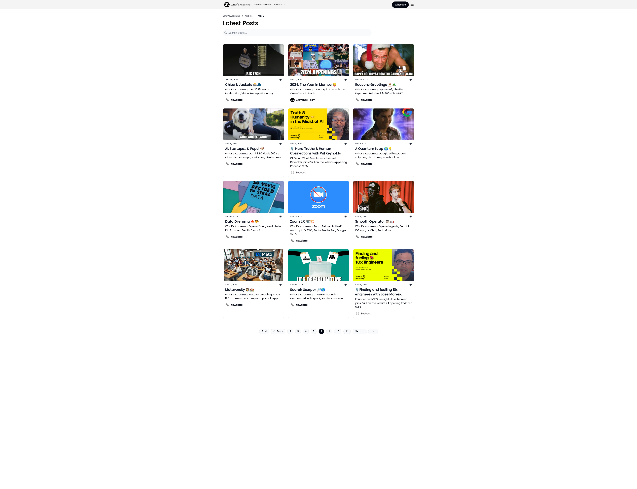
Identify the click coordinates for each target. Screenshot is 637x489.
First (264, 331)
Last (373, 331)
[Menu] (412, 4)
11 (347, 331)
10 (337, 331)
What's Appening (231, 16)
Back (280, 331)
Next (358, 331)
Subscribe (400, 4)
